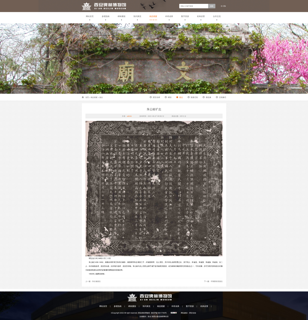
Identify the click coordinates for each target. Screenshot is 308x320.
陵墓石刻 (194, 97)
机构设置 (201, 16)
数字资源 (185, 16)
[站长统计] (174, 313)
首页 (87, 97)
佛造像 (208, 97)
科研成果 (169, 16)
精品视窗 (153, 16)
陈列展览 (137, 16)
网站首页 (90, 16)
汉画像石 (222, 97)
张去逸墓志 (96, 281)
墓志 (101, 97)
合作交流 (217, 16)
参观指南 (105, 16)
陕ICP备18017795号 (159, 313)
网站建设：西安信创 (188, 313)
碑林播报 (121, 16)
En (224, 6)
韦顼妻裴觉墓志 (217, 281)
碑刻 (169, 97)
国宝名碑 (156, 97)
